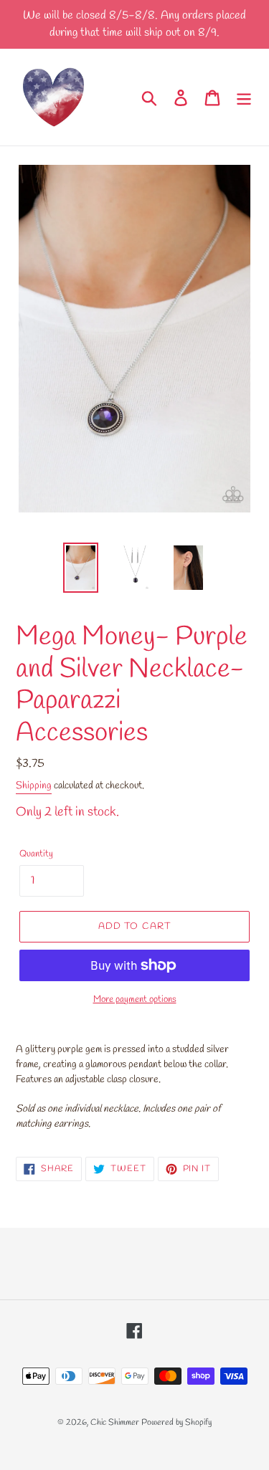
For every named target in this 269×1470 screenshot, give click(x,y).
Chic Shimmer (114, 1422)
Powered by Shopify (176, 1422)
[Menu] (244, 97)
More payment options (134, 999)
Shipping (34, 786)
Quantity (36, 854)
